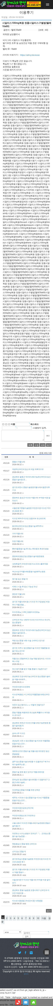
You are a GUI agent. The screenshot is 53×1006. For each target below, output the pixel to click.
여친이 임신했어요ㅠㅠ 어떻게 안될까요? (28, 705)
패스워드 (34, 424)
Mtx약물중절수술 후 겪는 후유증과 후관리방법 (30, 549)
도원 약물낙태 (17, 541)
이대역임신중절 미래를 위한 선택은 (26, 790)
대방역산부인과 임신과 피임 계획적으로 (28, 469)
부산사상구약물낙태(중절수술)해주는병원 (28, 572)
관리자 (26, 974)
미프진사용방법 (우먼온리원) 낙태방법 (27, 901)
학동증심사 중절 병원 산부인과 (24, 844)
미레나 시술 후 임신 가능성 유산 (24, 587)
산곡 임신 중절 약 (19, 852)
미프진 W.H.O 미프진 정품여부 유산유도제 (28, 519)
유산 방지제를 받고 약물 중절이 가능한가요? (29, 669)
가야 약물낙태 (17, 534)
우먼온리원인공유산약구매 (22, 808)
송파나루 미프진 (18, 733)
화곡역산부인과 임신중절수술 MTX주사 (27, 526)
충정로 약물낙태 (18, 594)
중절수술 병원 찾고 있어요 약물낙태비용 (28, 772)
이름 (13, 424)
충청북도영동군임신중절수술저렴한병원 (28, 556)
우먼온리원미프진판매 (21, 687)
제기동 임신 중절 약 (20, 579)
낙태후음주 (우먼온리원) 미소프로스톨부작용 (30, 564)
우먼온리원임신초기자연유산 (23, 816)
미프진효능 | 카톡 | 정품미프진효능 (26, 612)
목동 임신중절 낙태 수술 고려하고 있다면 (28, 641)
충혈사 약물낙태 (18, 462)
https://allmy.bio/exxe (30, 54)
